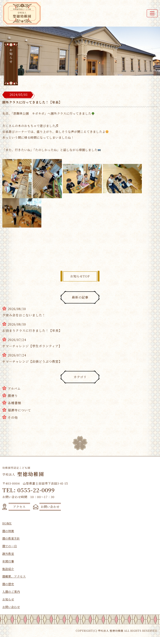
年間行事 (8, 561)
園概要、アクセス (14, 576)
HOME (7, 523)
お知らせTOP (80, 276)
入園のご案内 (11, 591)
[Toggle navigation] (152, 13)
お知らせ (8, 599)
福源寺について (19, 410)
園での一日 (9, 546)
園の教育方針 (11, 538)
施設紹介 (8, 569)
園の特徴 (8, 531)
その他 (13, 417)
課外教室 (8, 554)
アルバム (14, 388)
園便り (13, 395)
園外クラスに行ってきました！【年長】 (32, 102)
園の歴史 (8, 584)
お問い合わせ (11, 607)
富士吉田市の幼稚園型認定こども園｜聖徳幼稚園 (21, 13)
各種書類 (14, 403)
